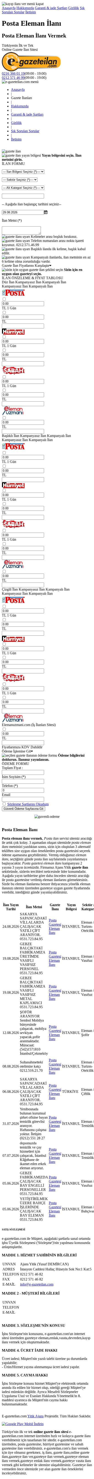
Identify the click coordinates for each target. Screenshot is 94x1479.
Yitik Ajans (35, 1416)
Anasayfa (9, 8)
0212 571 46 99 (13, 78)
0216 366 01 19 (13, 73)
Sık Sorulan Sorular (25, 131)
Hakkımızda (25, 8)
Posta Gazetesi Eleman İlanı (55, 926)
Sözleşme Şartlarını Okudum (28, 804)
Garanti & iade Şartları (51, 8)
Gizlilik (73, 8)
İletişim (30, 12)
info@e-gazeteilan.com (36, 1284)
